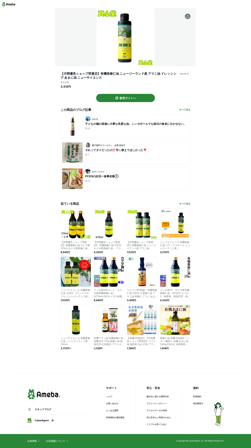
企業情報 (32, 440)
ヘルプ (109, 396)
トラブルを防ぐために (157, 424)
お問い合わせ (112, 403)
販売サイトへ (128, 98)
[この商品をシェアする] (187, 16)
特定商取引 (198, 403)
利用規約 (197, 396)
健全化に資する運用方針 (158, 396)
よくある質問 (112, 410)
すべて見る (184, 109)
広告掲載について (55, 440)
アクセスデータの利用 (157, 410)
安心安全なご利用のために (159, 417)
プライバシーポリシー (157, 403)
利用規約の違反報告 (115, 417)
